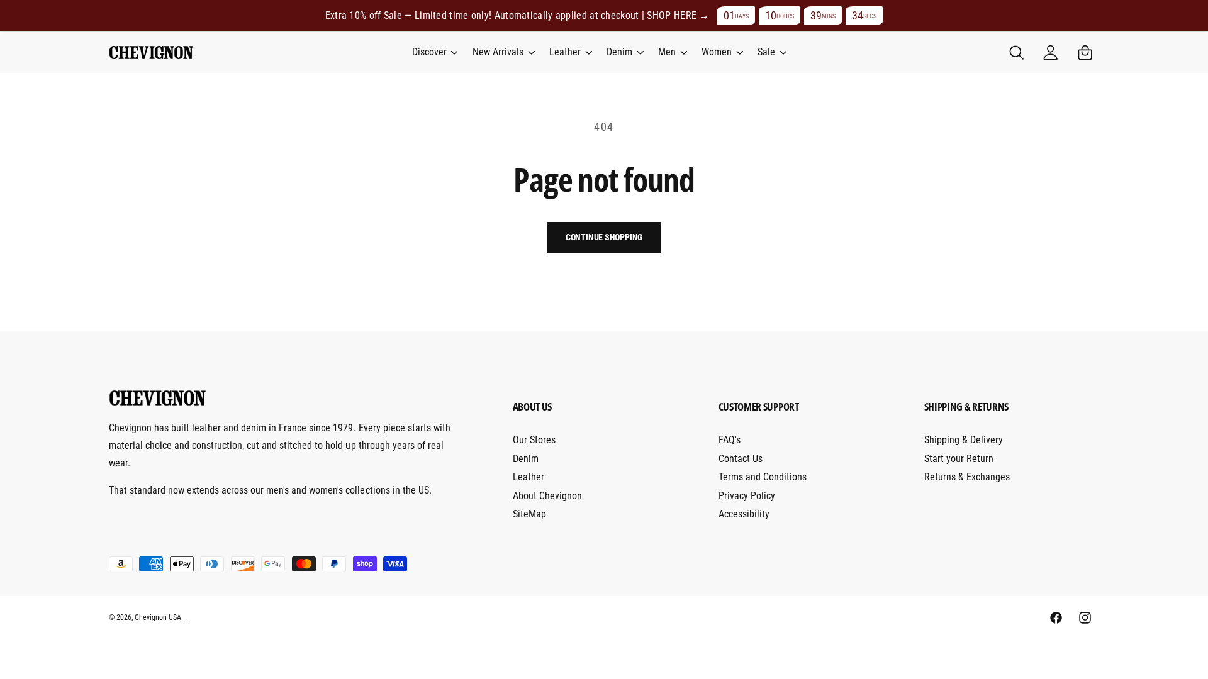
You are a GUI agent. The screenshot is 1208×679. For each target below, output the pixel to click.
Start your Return (958, 459)
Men (667, 52)
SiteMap (529, 514)
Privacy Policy (747, 496)
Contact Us (741, 459)
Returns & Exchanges (967, 477)
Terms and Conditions (763, 477)
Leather (565, 52)
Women (717, 52)
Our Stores (534, 440)
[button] (434, 52)
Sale (766, 52)
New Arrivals (498, 52)
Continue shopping (604, 237)
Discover (429, 52)
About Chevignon (547, 496)
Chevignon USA (158, 617)
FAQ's (730, 440)
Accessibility (744, 514)
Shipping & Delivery (963, 440)
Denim (619, 52)
